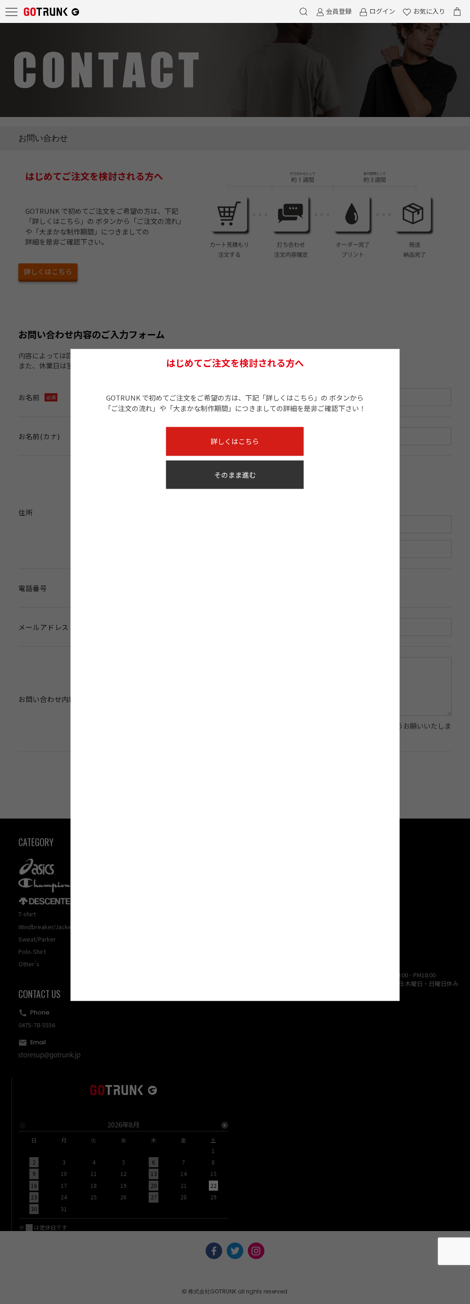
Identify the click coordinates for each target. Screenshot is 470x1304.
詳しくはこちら (235, 441)
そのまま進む (235, 474)
